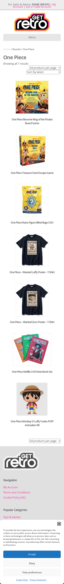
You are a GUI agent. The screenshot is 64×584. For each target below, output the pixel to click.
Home (6, 49)
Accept (32, 554)
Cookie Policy (22, 579)
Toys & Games (12, 517)
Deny (32, 563)
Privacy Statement (38, 579)
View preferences (32, 572)
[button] (59, 523)
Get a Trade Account (38, 7)
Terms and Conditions (16, 492)
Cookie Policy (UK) (14, 497)
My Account (10, 487)
